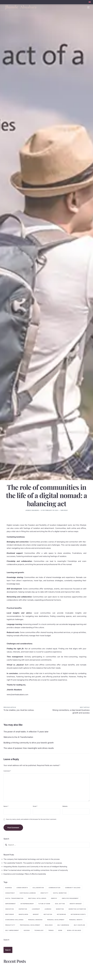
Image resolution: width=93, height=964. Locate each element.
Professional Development (30, 925)
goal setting (60, 903)
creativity (44, 893)
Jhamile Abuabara (32, 510)
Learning (48, 909)
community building (72, 887)
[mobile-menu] (87, 7)
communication (54, 887)
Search (6, 940)
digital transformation (14, 898)
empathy (54, 898)
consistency (10, 893)
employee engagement (70, 898)
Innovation (9, 909)
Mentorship (9, 914)
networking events (78, 914)
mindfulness (23, 914)
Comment (7, 771)
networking (61, 914)
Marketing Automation (77, 909)
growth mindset (76, 903)
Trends (51, 930)
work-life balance (74, 930)
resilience (49, 925)
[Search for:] (47, 845)
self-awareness (63, 925)
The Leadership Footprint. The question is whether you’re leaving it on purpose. (33, 863)
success (27, 930)
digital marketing (60, 893)
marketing (60, 909)
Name (6, 806)
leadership (36, 909)
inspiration (23, 909)
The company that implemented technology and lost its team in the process (32, 859)
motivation (48, 914)
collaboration (38, 887)
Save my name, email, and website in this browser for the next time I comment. (31, 819)
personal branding (35, 919)
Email (35, 806)
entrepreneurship (27, 903)
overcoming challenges (14, 919)
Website (64, 806)
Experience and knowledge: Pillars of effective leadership (25, 874)
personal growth (75, 919)
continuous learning (28, 893)
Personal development (55, 919)
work (60, 930)
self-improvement (12, 930)
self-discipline (79, 925)
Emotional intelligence (37, 898)
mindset (36, 914)
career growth (22, 887)
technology (39, 930)
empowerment (10, 903)
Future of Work (44, 903)
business (8, 887)
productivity (10, 925)
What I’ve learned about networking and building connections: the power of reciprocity (36, 870)
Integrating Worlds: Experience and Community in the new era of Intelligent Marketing (35, 866)
